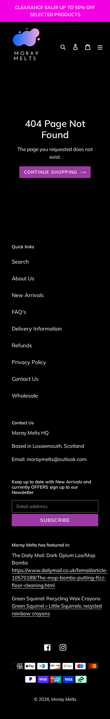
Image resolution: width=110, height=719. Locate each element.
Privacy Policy (29, 362)
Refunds (22, 345)
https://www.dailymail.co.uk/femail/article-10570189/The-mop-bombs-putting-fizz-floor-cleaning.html (60, 577)
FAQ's (19, 312)
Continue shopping (50, 172)
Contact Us (25, 379)
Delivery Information (37, 328)
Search (20, 261)
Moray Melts (63, 699)
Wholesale (25, 395)
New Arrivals (28, 295)
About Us (23, 278)
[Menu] (100, 46)
